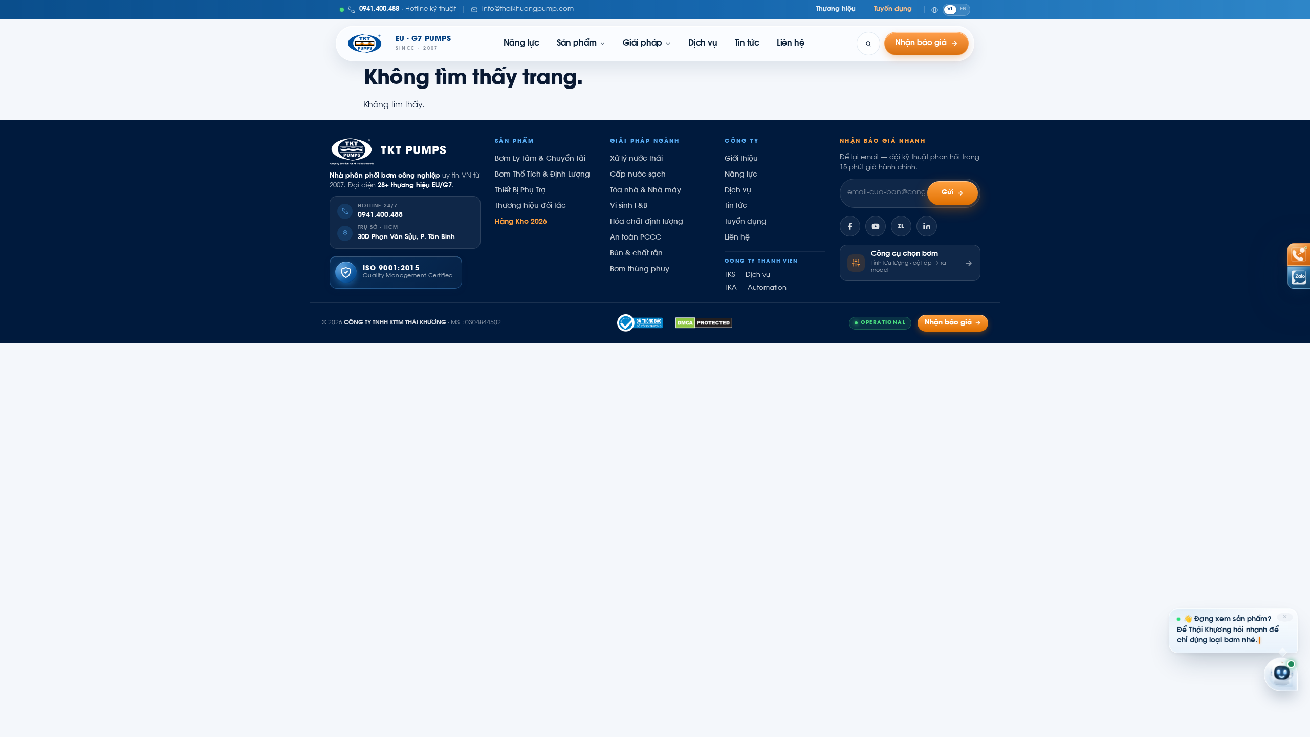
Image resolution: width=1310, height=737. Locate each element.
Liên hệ (790, 43)
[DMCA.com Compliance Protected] (703, 323)
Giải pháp (642, 43)
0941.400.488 (380, 215)
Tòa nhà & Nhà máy (645, 190)
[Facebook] (850, 226)
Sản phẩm (577, 43)
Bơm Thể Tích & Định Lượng (542, 175)
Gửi (948, 193)
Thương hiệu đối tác (530, 206)
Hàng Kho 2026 (521, 222)
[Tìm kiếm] (868, 43)
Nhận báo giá (948, 323)
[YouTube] (875, 226)
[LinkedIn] (926, 226)
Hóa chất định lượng (646, 222)
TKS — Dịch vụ (747, 275)
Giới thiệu (741, 159)
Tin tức (747, 43)
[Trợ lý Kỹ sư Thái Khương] (1281, 675)
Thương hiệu (836, 9)
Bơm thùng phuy (639, 269)
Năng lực (521, 43)
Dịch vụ (702, 43)
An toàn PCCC (635, 238)
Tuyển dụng (893, 9)
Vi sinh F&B (628, 206)
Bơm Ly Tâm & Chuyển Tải (540, 159)
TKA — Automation (756, 288)
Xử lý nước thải (636, 159)
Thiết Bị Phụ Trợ (520, 190)
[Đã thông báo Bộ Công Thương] (640, 323)
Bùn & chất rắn (636, 253)
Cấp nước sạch (638, 175)
